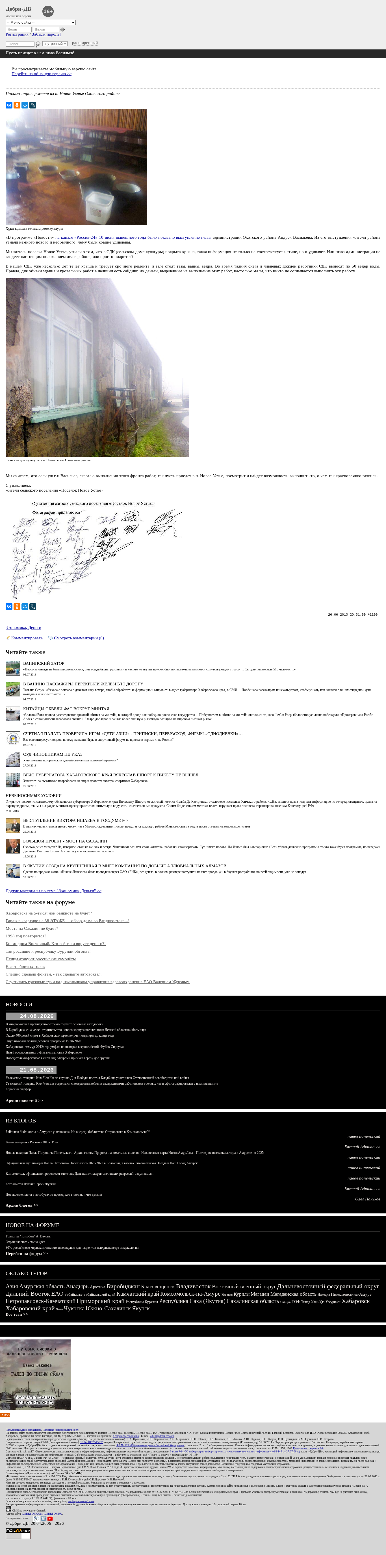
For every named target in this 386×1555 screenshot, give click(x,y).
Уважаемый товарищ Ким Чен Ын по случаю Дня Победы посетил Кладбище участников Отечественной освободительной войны (97, 1078)
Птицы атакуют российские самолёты (41, 959)
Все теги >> (17, 1314)
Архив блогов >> (22, 1205)
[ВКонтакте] (9, 105)
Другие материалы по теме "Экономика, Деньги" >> (53, 891)
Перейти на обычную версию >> (41, 73)
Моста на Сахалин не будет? (32, 928)
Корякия (227, 1294)
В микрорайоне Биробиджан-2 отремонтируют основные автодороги (54, 1024)
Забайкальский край (99, 1294)
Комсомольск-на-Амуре (190, 1293)
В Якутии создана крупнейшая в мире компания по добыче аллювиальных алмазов (124, 866)
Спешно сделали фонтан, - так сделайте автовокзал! (54, 974)
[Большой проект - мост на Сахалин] (13, 852)
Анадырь (77, 1286)
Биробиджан (123, 1286)
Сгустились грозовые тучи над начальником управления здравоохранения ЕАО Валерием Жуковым (98, 982)
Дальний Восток (28, 1293)
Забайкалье (74, 1294)
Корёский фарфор (18, 1089)
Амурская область (42, 1286)
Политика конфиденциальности (61, 1429)
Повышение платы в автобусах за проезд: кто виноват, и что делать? (54, 1194)
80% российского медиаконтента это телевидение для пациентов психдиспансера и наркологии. (72, 1248)
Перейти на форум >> (27, 1253)
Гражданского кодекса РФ (308, 1448)
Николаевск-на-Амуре (351, 1294)
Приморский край (101, 1300)
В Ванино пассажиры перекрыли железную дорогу (83, 684)
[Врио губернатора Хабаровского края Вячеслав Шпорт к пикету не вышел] (13, 786)
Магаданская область (293, 1294)
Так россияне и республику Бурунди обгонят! (48, 951)
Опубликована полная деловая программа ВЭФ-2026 (43, 1041)
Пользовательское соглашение (23, 1429)
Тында (305, 1302)
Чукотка (74, 1308)
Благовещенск (158, 1286)
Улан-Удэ (317, 1302)
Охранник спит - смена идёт (25, 1242)
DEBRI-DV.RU (53, 1513)
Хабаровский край (30, 1308)
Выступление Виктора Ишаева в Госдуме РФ (75, 820)
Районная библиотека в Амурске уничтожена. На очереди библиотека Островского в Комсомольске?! (78, 1132)
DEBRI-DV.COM (32, 1513)
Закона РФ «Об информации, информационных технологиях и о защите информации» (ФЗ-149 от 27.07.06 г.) (235, 1451)
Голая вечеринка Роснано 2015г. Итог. (33, 1142)
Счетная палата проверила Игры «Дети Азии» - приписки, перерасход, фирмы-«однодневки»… (133, 733)
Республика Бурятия (142, 1302)
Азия (12, 1286)
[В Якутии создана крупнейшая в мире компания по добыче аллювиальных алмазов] (13, 877)
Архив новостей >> (24, 1100)
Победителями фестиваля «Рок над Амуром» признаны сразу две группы (58, 1058)
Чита (59, 1309)
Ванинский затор (43, 663)
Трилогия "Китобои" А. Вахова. (28, 1236)
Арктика (97, 1287)
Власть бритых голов (25, 966)
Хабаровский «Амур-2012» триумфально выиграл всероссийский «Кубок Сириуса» (65, 1047)
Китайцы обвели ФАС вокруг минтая (66, 709)
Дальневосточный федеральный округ (328, 1286)
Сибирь (285, 1302)
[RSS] (5, 1415)
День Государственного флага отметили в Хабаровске (44, 1052)
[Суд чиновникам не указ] (13, 765)
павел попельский (364, 1136)
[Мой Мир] (24, 105)
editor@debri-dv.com (162, 1435)
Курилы (242, 1294)
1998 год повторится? (26, 936)
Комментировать (27, 638)
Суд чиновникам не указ (53, 754)
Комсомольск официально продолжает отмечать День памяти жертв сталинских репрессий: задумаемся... (80, 1174)
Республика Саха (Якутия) (192, 1301)
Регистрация (17, 34)
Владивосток (193, 1286)
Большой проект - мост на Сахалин (65, 841)
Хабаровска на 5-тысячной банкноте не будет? (49, 913)
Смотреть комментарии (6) (79, 638)
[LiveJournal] (32, 105)
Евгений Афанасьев (362, 1146)
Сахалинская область (253, 1301)
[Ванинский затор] (13, 674)
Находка (324, 1294)
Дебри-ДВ (18, 9)
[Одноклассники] (17, 105)
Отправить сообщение (126, 1435)
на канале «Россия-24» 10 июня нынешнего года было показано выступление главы (133, 237)
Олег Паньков (367, 1199)
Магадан (260, 1294)
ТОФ (296, 1302)
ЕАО (57, 1293)
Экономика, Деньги (23, 627)
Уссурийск (333, 1302)
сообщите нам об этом (81, 1501)
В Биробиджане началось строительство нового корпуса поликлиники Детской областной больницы (76, 1030)
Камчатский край (137, 1293)
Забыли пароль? (46, 34)
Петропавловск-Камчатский (40, 1301)
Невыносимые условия (34, 795)
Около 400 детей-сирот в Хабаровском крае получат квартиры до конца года (60, 1035)
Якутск (141, 1308)
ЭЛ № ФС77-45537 (91, 1442)
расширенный (85, 42)
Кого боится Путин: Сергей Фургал (31, 1184)
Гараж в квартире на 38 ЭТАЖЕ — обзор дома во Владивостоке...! (67, 920)
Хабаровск (356, 1300)
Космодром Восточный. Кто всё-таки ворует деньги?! (56, 943)
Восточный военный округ (244, 1286)
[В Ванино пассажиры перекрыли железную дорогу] (13, 695)
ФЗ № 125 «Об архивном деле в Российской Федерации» (150, 1445)
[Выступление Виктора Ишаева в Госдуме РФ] (13, 831)
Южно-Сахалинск (108, 1308)
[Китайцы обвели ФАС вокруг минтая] (13, 720)
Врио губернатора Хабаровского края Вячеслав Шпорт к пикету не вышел (110, 775)
